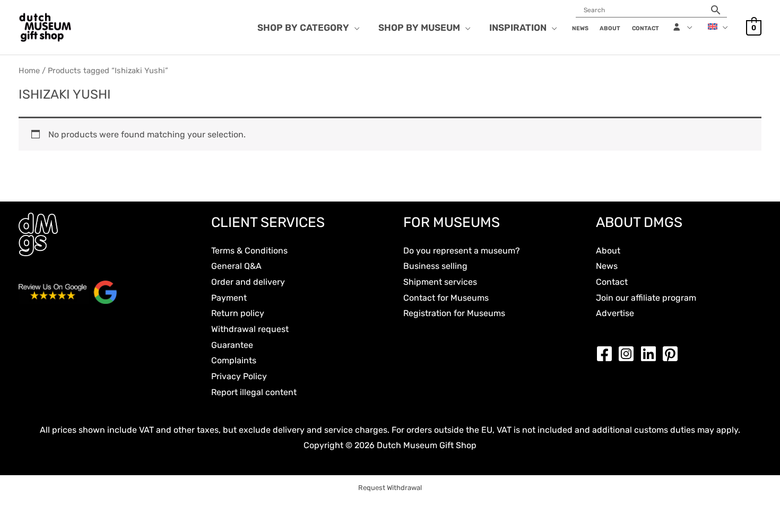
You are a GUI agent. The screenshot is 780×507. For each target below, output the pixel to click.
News (607, 266)
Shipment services (440, 282)
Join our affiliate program (646, 298)
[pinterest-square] (673, 353)
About (608, 251)
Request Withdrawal (390, 488)
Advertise (615, 313)
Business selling (435, 266)
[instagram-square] (629, 353)
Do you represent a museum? (461, 251)
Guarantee (232, 345)
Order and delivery (248, 282)
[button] (354, 27)
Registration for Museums (454, 313)
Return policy (237, 313)
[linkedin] (651, 353)
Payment (229, 298)
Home (29, 70)
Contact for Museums (446, 298)
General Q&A (236, 266)
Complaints (233, 360)
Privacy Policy (239, 376)
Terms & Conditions (249, 251)
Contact (612, 282)
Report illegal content (254, 392)
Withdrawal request (250, 329)
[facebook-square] (607, 353)
